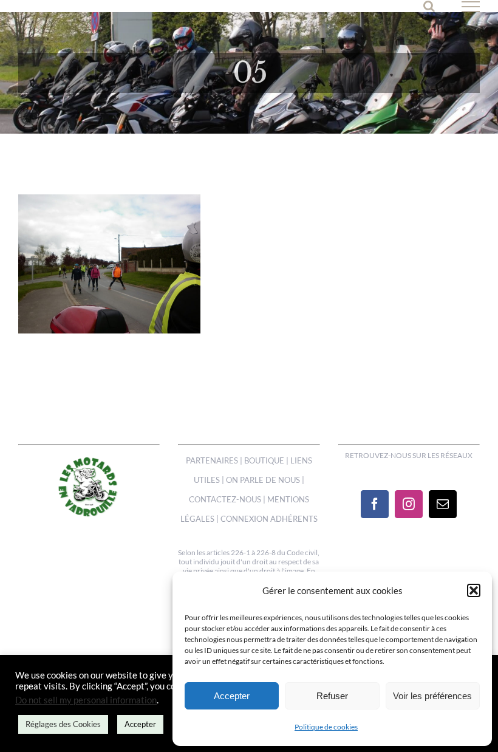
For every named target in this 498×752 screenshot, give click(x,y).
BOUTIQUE (264, 460)
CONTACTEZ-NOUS (225, 499)
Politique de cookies (326, 726)
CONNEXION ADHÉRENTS (269, 519)
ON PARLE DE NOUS (263, 480)
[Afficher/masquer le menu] (471, 6)
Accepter (232, 696)
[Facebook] (375, 504)
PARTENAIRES (212, 460)
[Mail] (443, 504)
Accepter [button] (140, 724)
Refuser (332, 696)
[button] (474, 590)
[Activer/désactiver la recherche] (429, 6)
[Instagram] (409, 504)
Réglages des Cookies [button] (63, 724)
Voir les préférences (432, 696)
